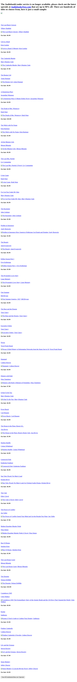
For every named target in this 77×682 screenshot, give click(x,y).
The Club (4, 493)
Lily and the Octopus (7, 645)
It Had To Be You (6, 393)
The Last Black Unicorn (8, 25)
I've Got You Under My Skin (10, 192)
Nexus (3, 342)
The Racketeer (5, 209)
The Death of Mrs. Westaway (10, 108)
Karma (3, 612)
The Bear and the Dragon (9, 309)
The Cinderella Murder (8, 58)
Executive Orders (6, 326)
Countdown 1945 (6, 593)
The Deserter (5, 576)
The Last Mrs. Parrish (8, 159)
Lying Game (5, 175)
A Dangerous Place (7, 92)
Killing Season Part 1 (7, 259)
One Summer (5, 292)
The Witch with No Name (9, 125)
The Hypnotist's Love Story (9, 276)
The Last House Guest (8, 560)
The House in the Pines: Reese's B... (12, 426)
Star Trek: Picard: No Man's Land (11, 476)
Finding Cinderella (7, 628)
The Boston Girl (6, 75)
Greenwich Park (6, 459)
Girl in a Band (5, 42)
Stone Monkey (5, 662)
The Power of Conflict (8, 510)
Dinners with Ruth (7, 376)
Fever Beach (5, 409)
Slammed (4, 359)
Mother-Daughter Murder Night (11, 526)
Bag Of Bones (5, 543)
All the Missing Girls (7, 142)
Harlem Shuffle (6, 443)
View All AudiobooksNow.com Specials (13, 677)
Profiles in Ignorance (7, 225)
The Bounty (4, 242)
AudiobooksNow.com (21, 7)
